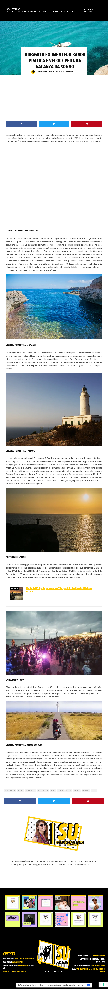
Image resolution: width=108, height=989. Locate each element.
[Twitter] (48, 971)
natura (61, 790)
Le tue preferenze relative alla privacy (65, 985)
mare (53, 790)
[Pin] (86, 124)
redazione (31, 602)
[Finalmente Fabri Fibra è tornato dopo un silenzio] (29, 919)
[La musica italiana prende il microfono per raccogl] (45, 902)
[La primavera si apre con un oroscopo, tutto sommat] (45, 919)
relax (69, 790)
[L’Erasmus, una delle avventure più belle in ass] (78, 902)
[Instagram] (51, 971)
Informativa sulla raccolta (30, 985)
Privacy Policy (8, 972)
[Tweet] (54, 124)
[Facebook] (45, 971)
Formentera (31, 790)
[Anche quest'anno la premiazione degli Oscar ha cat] (62, 919)
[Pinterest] (62, 971)
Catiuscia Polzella (41, 72)
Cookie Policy (20, 972)
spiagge (77, 790)
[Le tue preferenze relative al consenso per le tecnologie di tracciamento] (103, 984)
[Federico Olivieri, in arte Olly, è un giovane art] (62, 902)
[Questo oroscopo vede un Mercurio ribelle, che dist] (12, 902)
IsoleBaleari (43, 790)
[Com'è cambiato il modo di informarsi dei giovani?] (12, 919)
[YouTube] (58, 971)
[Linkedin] (55, 971)
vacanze (86, 790)
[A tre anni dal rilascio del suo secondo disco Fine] (95, 902)
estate (21, 790)
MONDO (51, 72)
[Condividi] (21, 124)
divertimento (10, 790)
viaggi (94, 790)
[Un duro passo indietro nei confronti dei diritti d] (29, 902)
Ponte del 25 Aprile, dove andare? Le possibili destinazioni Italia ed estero (59, 590)
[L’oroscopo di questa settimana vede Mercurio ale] (95, 919)
